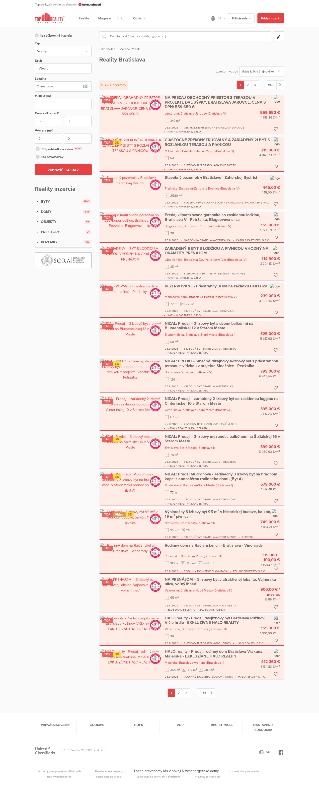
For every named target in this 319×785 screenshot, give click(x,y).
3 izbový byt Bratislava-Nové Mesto (210, 605)
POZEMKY (49, 242)
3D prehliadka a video (61, 149)
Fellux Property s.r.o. (249, 571)
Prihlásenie (240, 18)
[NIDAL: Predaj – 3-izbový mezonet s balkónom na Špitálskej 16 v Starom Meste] (130, 442)
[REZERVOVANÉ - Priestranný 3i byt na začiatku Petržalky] (130, 289)
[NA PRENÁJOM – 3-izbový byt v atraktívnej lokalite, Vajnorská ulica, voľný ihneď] (130, 585)
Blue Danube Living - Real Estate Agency (196, 609)
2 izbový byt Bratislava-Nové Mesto (210, 165)
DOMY (45, 212)
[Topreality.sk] (50, 18)
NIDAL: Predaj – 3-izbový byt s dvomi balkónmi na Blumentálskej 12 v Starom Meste (209, 325)
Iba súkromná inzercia (56, 35)
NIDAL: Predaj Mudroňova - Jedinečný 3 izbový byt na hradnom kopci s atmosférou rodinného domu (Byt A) (221, 476)
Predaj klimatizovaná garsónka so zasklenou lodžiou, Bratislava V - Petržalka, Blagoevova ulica (212, 216)
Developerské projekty (109, 771)
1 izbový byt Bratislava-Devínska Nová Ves (214, 273)
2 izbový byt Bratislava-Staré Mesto (210, 423)
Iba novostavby (52, 157)
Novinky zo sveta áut (208, 776)
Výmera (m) (44, 130)
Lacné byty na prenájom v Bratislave (158, 776)
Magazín (104, 18)
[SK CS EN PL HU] (215, 18)
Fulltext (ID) (43, 96)
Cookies (97, 725)
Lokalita (40, 78)
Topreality (107, 48)
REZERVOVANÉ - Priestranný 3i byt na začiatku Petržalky (216, 286)
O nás (137, 18)
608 (271, 85)
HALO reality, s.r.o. (250, 643)
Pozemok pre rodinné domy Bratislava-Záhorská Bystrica (227, 202)
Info (120, 18)
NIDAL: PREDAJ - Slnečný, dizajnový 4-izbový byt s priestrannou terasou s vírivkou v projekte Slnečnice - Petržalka (221, 363)
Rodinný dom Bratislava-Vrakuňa (208, 676)
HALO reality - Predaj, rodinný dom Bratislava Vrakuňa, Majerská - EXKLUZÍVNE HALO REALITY (214, 653)
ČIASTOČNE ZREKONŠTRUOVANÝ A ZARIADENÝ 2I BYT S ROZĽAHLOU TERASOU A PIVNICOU (217, 141)
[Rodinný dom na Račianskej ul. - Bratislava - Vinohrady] (130, 548)
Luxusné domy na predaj (244, 771)
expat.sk (248, 536)
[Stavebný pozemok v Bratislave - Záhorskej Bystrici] (130, 180)
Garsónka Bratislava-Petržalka (207, 240)
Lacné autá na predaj (109, 776)
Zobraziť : (63, 170)
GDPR (138, 725)
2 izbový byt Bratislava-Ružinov (207, 643)
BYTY (45, 201)
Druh (38, 61)
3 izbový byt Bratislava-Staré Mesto (210, 348)
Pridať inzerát (270, 18)
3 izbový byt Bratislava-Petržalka (209, 310)
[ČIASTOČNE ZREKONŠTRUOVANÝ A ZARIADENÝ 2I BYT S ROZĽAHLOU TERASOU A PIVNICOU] (130, 145)
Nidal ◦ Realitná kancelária (187, 352)
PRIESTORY (50, 232)
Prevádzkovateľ (55, 725)
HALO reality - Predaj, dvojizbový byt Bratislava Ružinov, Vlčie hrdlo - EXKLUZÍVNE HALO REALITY (215, 620)
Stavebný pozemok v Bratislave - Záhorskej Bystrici (211, 177)
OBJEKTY (48, 222)
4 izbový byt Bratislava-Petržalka (209, 386)
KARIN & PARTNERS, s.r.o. (184, 131)
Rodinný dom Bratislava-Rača (206, 571)
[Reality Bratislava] (280, 84)
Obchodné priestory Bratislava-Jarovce (214, 127)
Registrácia (222, 725)
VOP (180, 725)
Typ (37, 43)
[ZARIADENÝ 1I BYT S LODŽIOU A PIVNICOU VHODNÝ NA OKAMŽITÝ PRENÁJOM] (130, 254)
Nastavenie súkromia (263, 727)
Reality (84, 18)
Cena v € (47, 113)
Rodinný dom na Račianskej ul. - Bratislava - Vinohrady (214, 545)
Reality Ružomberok (59, 776)
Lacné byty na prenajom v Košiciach (59, 771)
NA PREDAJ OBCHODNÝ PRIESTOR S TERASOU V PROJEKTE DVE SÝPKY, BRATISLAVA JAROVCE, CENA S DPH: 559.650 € (215, 102)
